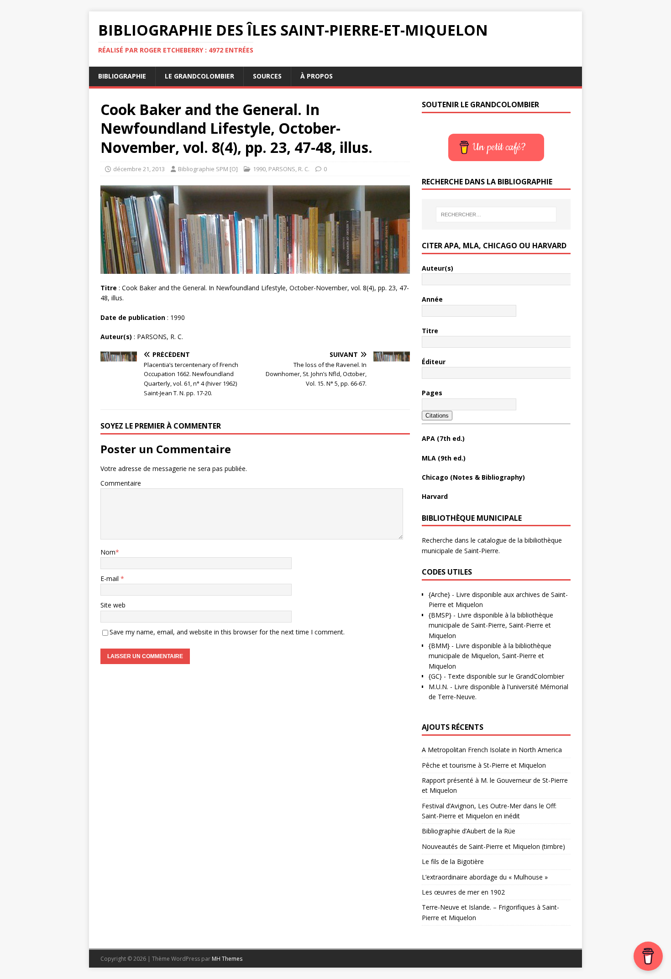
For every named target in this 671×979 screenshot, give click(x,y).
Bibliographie (122, 76)
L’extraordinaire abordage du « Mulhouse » (485, 877)
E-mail (110, 578)
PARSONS (281, 169)
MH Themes (227, 959)
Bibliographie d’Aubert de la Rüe (468, 831)
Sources (267, 76)
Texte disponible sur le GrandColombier (506, 676)
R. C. (303, 169)
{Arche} (439, 594)
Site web (113, 605)
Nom (107, 552)
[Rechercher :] (496, 214)
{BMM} (439, 645)
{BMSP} (440, 615)
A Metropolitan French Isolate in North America (492, 749)
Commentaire (120, 483)
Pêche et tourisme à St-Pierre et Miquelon (484, 765)
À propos (316, 76)
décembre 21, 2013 (139, 169)
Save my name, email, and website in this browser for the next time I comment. (227, 632)
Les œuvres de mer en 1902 (463, 892)
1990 (259, 169)
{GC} (435, 676)
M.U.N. (438, 686)
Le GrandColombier (199, 76)
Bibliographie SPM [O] (208, 169)
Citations (437, 415)
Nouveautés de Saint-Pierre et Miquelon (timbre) (493, 846)
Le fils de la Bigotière (453, 861)
